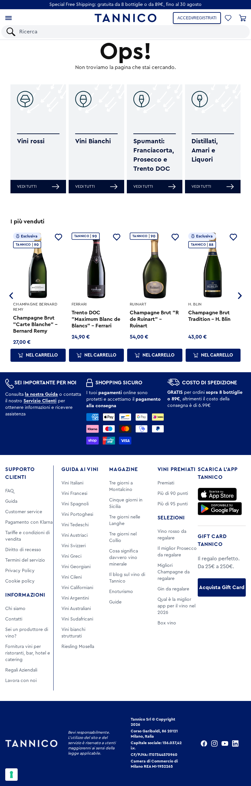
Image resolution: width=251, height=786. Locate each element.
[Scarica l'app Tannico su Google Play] (220, 508)
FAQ (9, 491)
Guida (11, 501)
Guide (115, 602)
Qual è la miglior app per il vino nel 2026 (176, 606)
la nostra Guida (41, 394)
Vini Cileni (71, 577)
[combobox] (131, 31)
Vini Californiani (77, 587)
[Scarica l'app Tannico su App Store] (217, 494)
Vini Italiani (72, 483)
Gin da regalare (173, 589)
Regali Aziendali (21, 670)
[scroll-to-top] (237, 753)
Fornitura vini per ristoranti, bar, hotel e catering (27, 653)
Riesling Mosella (77, 646)
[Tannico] (125, 18)
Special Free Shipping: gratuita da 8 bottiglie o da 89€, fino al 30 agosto (125, 4)
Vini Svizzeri (73, 546)
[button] (228, 18)
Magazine (123, 469)
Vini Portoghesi (77, 514)
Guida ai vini (79, 469)
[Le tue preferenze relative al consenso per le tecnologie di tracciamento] (11, 774)
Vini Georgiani (76, 567)
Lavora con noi (21, 680)
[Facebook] (204, 743)
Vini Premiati (177, 469)
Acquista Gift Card (221, 587)
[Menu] (8, 18)
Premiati (166, 483)
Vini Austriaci (74, 535)
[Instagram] (214, 743)
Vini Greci (71, 556)
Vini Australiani (76, 608)
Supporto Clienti (19, 473)
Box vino (167, 623)
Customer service (23, 512)
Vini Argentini (75, 598)
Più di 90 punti (173, 493)
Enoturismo (121, 591)
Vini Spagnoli (75, 504)
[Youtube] (225, 743)
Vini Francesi (74, 493)
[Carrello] (242, 18)
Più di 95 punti (173, 504)
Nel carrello (42, 355)
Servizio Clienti (40, 401)
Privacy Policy (20, 570)
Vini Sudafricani (77, 619)
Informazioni (25, 595)
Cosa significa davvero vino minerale (123, 558)
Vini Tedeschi (75, 525)
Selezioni (171, 517)
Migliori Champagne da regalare (174, 572)
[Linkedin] (235, 743)
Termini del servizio (25, 560)
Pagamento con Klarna (29, 522)
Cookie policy (20, 581)
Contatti (13, 619)
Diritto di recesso (23, 550)
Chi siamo (15, 608)
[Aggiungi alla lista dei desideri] (58, 237)
